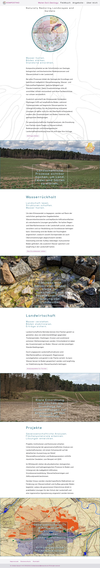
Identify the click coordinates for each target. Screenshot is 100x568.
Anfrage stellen (33, 136)
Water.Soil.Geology (48, 3)
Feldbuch (65, 3)
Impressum (14, 561)
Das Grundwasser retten (36, 251)
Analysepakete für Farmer (37, 368)
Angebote (78, 3)
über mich (92, 3)
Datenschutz (26, 561)
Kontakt (36, 561)
